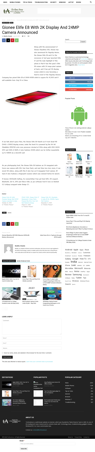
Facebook (74, 256)
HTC (89, 259)
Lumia (88, 265)
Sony (73, 278)
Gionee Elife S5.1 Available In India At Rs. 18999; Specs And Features (50, 199)
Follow (89, 81)
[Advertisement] (59, 11)
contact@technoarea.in (40, 430)
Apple (75, 250)
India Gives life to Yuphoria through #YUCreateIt (50, 236)
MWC (66, 271)
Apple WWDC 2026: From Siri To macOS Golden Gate (77, 216)
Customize (86, 253)
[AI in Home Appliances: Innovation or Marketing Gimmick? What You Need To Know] (6, 402)
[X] (8, 40)
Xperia (73, 284)
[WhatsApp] (17, 40)
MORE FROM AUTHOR (23, 261)
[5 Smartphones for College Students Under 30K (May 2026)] (11, 293)
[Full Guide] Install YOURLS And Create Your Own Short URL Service (52, 401)
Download (68, 256)
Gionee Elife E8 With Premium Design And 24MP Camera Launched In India (10, 199)
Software (67, 278)
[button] (91, 2)
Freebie (80, 256)
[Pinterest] (12, 40)
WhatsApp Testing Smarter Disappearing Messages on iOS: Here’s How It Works (51, 303)
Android (68, 250)
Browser (74, 252)
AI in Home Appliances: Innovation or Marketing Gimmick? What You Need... (20, 401)
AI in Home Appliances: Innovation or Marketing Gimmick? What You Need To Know (79, 228)
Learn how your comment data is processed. (39, 361)
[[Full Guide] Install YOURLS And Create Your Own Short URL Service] (38, 402)
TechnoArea (84, 59)
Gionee (9, 212)
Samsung (77, 274)
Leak (73, 265)
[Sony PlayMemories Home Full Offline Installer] (38, 385)
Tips (84, 278)
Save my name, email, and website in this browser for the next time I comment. (28, 353)
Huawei (67, 262)
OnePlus (83, 271)
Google (75, 259)
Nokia (76, 271)
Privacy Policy (78, 437)
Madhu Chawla (8, 36)
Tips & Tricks (27, 2)
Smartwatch (86, 275)
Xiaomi (68, 284)
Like (91, 78)
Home (3, 20)
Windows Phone (84, 281)
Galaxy (68, 259)
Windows (62, 2)
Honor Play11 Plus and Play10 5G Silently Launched (78, 222)
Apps (81, 250)
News (5, 2)
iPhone (67, 265)
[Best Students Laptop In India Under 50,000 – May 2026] (31, 293)
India (74, 262)
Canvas (80, 252)
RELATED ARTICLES (9, 261)
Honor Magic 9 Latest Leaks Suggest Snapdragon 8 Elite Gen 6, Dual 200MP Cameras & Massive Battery (77, 234)
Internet (80, 262)
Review (78, 2)
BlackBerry (67, 252)
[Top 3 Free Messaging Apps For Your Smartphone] (38, 393)
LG (84, 265)
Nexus (71, 271)
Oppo (88, 271)
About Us (70, 437)
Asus (87, 250)
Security (53, 2)
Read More (81, 65)
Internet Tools (88, 262)
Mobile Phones (15, 2)
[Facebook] (4, 40)
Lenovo (79, 265)
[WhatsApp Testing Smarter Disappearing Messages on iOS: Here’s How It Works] (52, 293)
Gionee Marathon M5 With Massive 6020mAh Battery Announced (15, 236)
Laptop (71, 2)
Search (67, 39)
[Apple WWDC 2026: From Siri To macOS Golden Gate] (11, 271)
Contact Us (86, 437)
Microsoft (78, 268)
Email (21, 441)
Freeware (87, 256)
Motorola (87, 268)
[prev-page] (3, 309)
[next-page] (6, 309)
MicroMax (69, 268)
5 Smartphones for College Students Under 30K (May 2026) (78, 241)
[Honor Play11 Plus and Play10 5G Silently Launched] (31, 271)
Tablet (79, 278)
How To (83, 259)
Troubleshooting (41, 2)
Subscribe (89, 89)
